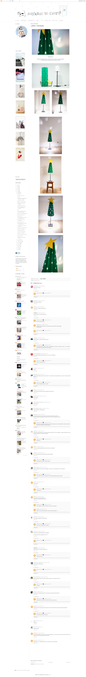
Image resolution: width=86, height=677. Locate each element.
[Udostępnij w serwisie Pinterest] (45, 278)
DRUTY (37, 20)
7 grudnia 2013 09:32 (40, 368)
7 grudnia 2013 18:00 (41, 531)
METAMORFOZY (31, 20)
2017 (17, 186)
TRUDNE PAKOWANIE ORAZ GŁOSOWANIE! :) (22, 218)
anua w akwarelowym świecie (22, 327)
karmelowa (35, 452)
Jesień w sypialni (24, 399)
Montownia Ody (19, 281)
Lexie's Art (35, 531)
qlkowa (35, 620)
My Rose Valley (19, 350)
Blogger (49, 674)
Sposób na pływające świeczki (22, 234)
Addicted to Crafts (39, 293)
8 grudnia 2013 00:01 (40, 606)
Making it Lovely (19, 406)
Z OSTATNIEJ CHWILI (20, 200)
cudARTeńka (36, 286)
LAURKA (18, 194)
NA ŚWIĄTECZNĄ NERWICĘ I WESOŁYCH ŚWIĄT (22, 199)
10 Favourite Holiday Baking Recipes (24, 432)
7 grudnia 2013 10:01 (41, 374)
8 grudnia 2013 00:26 (47, 293)
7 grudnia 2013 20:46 (46, 562)
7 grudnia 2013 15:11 (44, 324)
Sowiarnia (35, 368)
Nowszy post (33, 662)
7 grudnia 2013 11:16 (45, 408)
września (18, 242)
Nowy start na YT (24, 335)
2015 (17, 189)
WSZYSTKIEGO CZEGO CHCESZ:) (21, 220)
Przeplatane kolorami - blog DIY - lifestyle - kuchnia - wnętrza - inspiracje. (21, 439)
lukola (18, 383)
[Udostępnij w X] (42, 278)
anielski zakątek (19, 309)
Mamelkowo (36, 414)
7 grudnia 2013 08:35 (41, 300)
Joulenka (18, 358)
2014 (17, 190)
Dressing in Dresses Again (20, 407)
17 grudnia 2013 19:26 (40, 633)
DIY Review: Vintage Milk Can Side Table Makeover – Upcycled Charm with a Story (22, 278)
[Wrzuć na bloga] (41, 278)
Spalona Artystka (36, 467)
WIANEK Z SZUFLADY (20, 233)
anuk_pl (35, 591)
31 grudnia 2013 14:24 (40, 640)
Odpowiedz (35, 303)
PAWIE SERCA (19, 216)
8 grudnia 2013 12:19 (43, 509)
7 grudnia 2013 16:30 (40, 496)
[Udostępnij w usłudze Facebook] (44, 278)
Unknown (35, 306)
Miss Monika (36, 374)
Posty (18, 268)
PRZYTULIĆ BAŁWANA (21, 214)
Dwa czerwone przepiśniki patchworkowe (24, 283)
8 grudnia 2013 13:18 (39, 620)
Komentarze (19, 270)
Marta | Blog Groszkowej (38, 408)
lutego (18, 249)
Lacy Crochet (19, 293)
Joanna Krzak (38, 324)
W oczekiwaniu (24, 410)
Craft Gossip (19, 276)
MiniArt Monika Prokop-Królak (39, 402)
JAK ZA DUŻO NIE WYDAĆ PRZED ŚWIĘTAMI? (21, 212)
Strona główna (50, 662)
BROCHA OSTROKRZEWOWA (22, 213)
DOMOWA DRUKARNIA (21, 205)
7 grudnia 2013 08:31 (41, 286)
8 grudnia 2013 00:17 (47, 474)
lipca (18, 245)
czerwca (18, 246)
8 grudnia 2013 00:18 (47, 439)
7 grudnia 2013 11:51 (47, 382)
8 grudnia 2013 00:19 (47, 330)
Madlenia (35, 446)
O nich (17, 20)
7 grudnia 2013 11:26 (41, 414)
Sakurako (35, 516)
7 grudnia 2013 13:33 (43, 467)
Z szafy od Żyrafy (19, 398)
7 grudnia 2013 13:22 (41, 452)
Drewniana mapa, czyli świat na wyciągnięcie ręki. (24, 442)
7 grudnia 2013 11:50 (47, 345)
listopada (18, 239)
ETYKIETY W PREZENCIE (21, 231)
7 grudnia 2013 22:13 (40, 591)
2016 (17, 187)
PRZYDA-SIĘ (48, 20)
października (19, 241)
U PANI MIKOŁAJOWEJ (21, 230)
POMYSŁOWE (23, 20)
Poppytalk (18, 430)
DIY (42, 20)
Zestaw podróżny (24, 320)
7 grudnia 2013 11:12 (47, 402)
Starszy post (68, 662)
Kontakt (61, 20)
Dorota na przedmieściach (21, 417)
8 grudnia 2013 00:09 (47, 613)
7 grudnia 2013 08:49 (40, 306)
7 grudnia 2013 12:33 (40, 446)
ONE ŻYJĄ (55, 20)
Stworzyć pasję (19, 371)
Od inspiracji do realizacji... (21, 447)
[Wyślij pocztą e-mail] (40, 278)
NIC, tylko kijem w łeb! (20, 195)
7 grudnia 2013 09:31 (44, 353)
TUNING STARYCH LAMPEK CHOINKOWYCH (22, 224)
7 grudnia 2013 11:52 (47, 422)
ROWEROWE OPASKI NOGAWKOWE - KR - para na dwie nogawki (24, 386)
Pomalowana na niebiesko (38, 562)
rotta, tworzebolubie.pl (37, 353)
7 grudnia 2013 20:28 (41, 547)
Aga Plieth (18, 342)
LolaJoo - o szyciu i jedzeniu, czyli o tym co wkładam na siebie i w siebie (21, 318)
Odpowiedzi (36, 291)
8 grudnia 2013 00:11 (47, 523)
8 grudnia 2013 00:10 (47, 569)
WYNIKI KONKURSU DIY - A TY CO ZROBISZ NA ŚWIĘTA (21, 208)
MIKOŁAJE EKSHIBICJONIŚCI (22, 227)
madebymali (36, 300)
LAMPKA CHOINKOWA (21, 229)
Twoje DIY (18, 289)
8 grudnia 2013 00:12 (47, 504)
